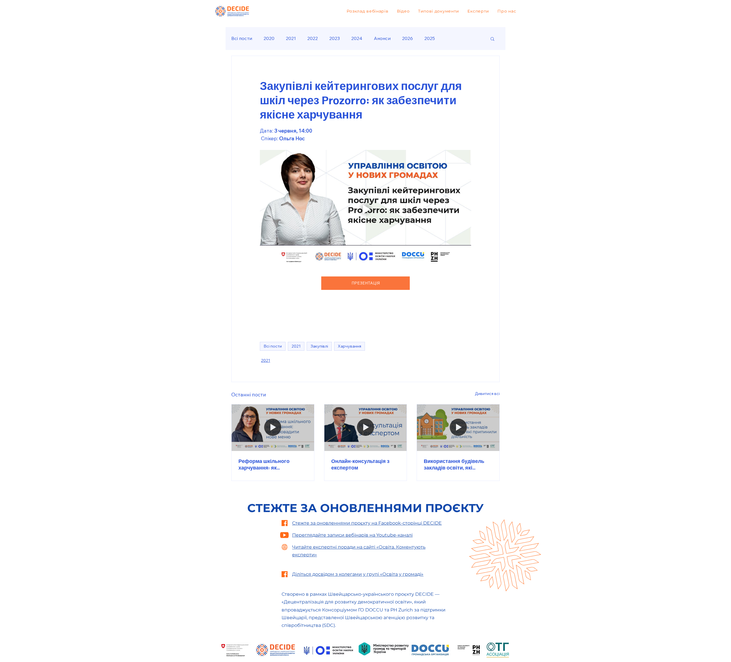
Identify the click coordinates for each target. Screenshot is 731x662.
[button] (492, 38)
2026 (407, 38)
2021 (291, 38)
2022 (312, 38)
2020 (269, 38)
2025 (429, 38)
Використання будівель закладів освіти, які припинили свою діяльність (454, 464)
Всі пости (241, 38)
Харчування (349, 346)
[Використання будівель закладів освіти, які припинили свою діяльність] (458, 427)
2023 (334, 38)
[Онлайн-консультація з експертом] (365, 427)
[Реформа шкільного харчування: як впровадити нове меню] (273, 427)
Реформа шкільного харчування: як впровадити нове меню (268, 464)
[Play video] (365, 209)
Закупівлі (319, 346)
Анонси (382, 38)
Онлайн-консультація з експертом (360, 464)
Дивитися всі (487, 393)
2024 (356, 38)
